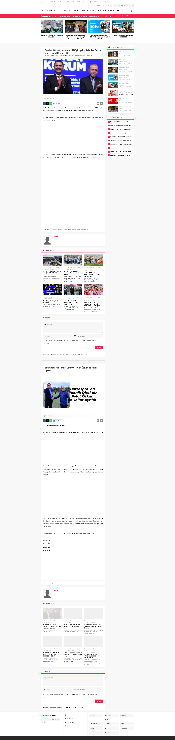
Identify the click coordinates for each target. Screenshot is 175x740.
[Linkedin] (119, 5)
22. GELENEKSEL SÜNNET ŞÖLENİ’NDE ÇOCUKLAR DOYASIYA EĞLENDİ (75, 37)
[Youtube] (122, 5)
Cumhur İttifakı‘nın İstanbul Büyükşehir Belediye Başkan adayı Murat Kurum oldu (68, 229)
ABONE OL (59, 103)
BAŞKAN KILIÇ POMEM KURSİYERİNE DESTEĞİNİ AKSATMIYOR (71, 302)
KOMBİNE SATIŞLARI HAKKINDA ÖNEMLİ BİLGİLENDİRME (90, 655)
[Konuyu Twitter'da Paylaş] (47, 103)
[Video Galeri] (118, 10)
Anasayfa (47, 55)
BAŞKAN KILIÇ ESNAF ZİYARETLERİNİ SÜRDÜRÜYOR (52, 625)
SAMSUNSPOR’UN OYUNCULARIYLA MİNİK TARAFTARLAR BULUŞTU (92, 304)
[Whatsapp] (127, 5)
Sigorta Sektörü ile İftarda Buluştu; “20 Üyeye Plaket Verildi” (72, 626)
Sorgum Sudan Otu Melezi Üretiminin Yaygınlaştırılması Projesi (73, 272)
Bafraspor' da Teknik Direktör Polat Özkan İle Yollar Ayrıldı (63, 583)
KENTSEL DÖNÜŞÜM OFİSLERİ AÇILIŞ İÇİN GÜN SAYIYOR (52, 272)
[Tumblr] (130, 5)
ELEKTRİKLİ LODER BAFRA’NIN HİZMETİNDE (99, 36)
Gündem (52, 55)
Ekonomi (45, 297)
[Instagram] (116, 5)
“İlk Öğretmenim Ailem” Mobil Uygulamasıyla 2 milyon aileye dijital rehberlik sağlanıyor (123, 37)
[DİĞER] (122, 10)
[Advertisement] (73, 135)
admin (56, 237)
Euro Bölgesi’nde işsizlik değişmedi (50, 301)
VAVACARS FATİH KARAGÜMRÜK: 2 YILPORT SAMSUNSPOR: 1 (92, 274)
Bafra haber (67, 297)
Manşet (49, 267)
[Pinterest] (125, 5)
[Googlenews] (133, 5)
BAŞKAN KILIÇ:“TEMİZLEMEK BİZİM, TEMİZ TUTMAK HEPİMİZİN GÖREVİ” (52, 654)
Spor (85, 269)
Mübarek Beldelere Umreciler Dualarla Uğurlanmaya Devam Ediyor (73, 654)
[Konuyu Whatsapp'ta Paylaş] (50, 103)
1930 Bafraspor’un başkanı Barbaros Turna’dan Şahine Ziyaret (92, 626)
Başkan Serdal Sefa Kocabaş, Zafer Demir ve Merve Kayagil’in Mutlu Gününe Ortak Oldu (52, 37)
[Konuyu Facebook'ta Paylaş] (44, 103)
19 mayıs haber (123, 106)
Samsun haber (55, 267)
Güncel (127, 59)
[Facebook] (111, 5)
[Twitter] (114, 5)
